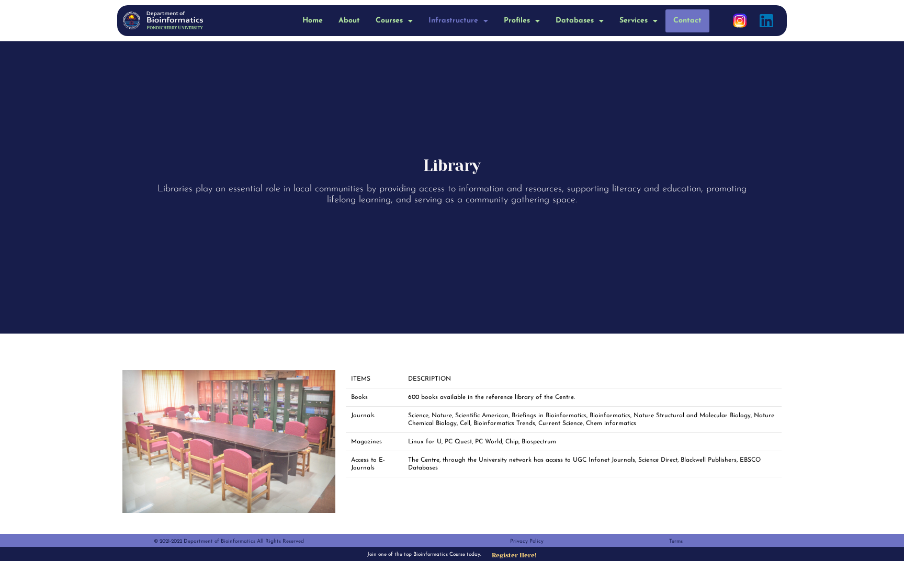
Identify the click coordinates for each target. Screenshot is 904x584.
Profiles (517, 21)
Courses (389, 21)
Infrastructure (453, 21)
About (349, 21)
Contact (687, 21)
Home (312, 21)
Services (633, 21)
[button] (394, 20)
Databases (575, 21)
